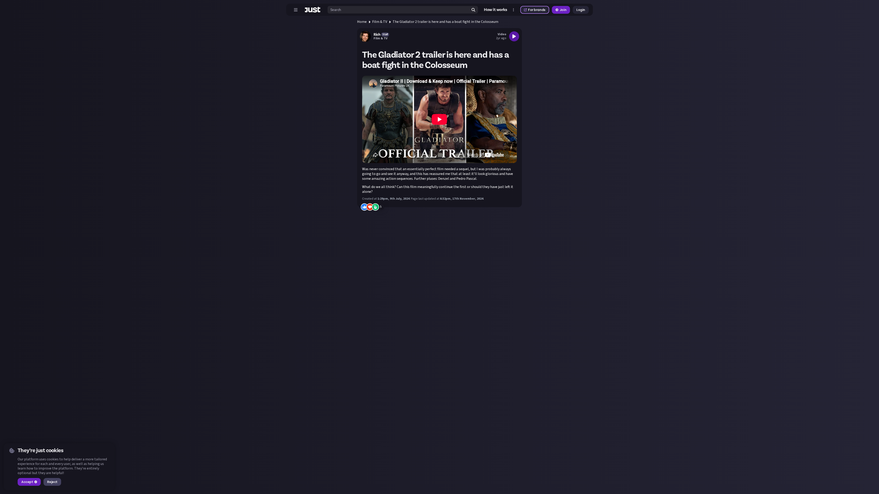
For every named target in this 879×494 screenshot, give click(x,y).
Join (563, 10)
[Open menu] (296, 10)
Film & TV (379, 21)
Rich (377, 34)
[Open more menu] (513, 10)
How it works (495, 9)
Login (580, 10)
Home (362, 21)
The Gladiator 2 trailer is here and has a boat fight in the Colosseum (445, 21)
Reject (52, 482)
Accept (27, 482)
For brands (536, 10)
